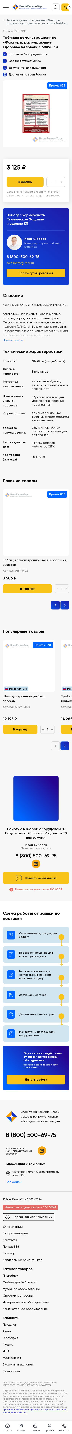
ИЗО (6, 1351)
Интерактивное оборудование (26, 1302)
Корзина (35, 1430)
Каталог (21, 1430)
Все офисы (14, 1182)
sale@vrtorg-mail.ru (20, 263)
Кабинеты (11, 1318)
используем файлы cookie (29, 1392)
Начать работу (36, 1079)
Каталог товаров (17, 1269)
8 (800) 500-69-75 (23, 256)
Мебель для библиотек (20, 1282)
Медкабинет (12, 1358)
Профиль (49, 1430)
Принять (19, 1413)
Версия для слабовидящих (32, 1217)
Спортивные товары (18, 1295)
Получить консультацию (40, 878)
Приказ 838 (11, 1246)
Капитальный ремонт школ (22, 1260)
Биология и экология (18, 1364)
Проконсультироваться (36, 273)
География (10, 1338)
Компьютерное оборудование (25, 1309)
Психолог (9, 1324)
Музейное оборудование (21, 1289)
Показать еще (13, 340)
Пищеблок (10, 1275)
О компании (13, 1227)
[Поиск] (56, 7)
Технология (11, 1371)
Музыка (8, 1344)
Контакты (10, 1240)
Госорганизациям (15, 1233)
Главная (7, 1430)
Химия (7, 1331)
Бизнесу (9, 1253)
